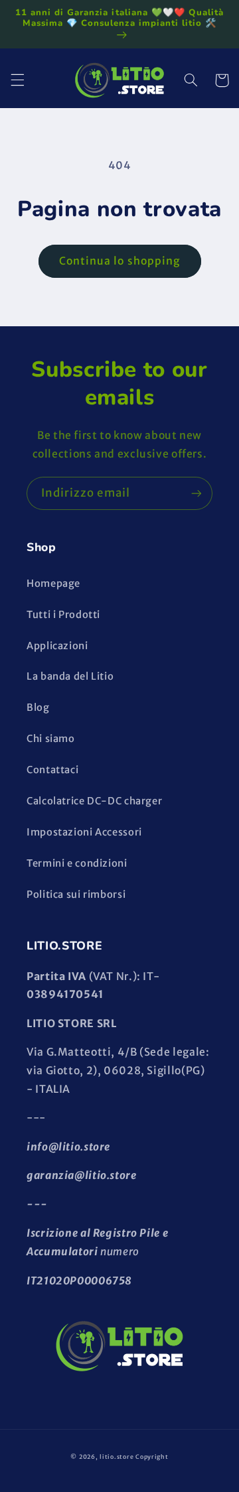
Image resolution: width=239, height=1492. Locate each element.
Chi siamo (51, 739)
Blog (38, 708)
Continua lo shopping (119, 261)
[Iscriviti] (196, 493)
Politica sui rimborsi (76, 895)
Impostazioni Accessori (84, 832)
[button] (17, 80)
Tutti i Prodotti (63, 615)
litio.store (116, 1456)
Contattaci (52, 770)
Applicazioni (57, 646)
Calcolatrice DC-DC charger (94, 801)
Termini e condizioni (77, 863)
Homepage (53, 584)
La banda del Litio (70, 676)
